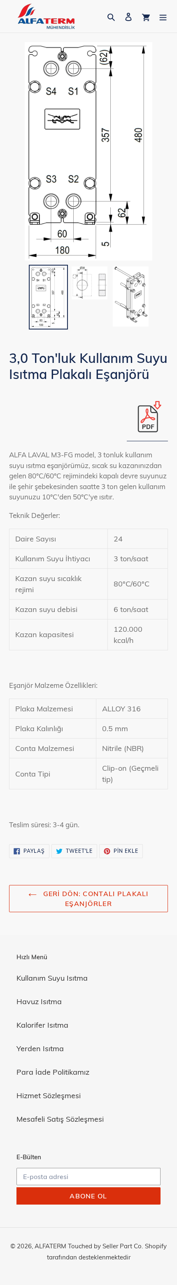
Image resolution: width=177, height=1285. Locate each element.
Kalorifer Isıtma (42, 1025)
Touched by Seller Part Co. (105, 1246)
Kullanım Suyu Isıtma (52, 978)
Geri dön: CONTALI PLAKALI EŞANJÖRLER (94, 899)
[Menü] (163, 16)
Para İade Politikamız (52, 1072)
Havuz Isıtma (39, 1001)
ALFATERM (50, 1246)
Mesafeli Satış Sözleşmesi (60, 1119)
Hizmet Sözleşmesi (48, 1095)
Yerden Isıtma (40, 1048)
